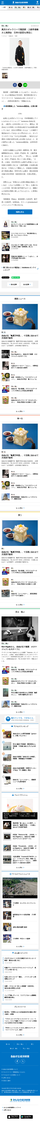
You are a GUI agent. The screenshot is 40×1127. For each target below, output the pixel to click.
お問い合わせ (6, 1078)
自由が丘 (11, 36)
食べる (11, 7)
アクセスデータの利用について (11, 1075)
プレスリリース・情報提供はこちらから (14, 1072)
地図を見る (20, 212)
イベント (5, 36)
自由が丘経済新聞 (20, 2)
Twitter (23, 1061)
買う (24, 7)
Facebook (17, 1061)
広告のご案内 (6, 1080)
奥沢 (16, 36)
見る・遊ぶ (18, 7)
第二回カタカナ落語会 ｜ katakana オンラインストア (19, 268)
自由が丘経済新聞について (10, 1069)
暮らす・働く (31, 7)
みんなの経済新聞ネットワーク (20, 1100)
